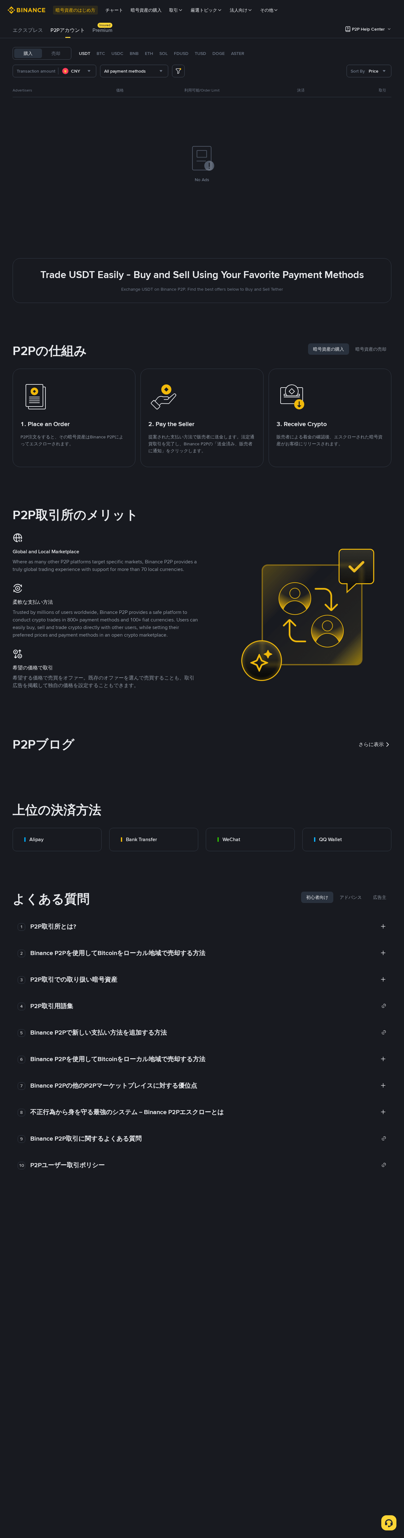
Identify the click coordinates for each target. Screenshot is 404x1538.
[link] (57, 839)
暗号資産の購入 (146, 10)
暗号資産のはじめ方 (75, 10)
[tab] (28, 30)
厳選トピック (204, 10)
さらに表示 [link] (371, 744)
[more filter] (178, 71)
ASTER (237, 53)
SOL (163, 53)
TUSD (200, 53)
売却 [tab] (55, 53)
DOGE (218, 53)
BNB (134, 53)
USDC (117, 53)
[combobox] (77, 71)
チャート (114, 10)
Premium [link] (102, 30)
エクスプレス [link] (28, 30)
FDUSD (181, 53)
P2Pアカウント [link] (67, 30)
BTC (101, 53)
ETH (149, 53)
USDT (84, 53)
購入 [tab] (28, 53)
